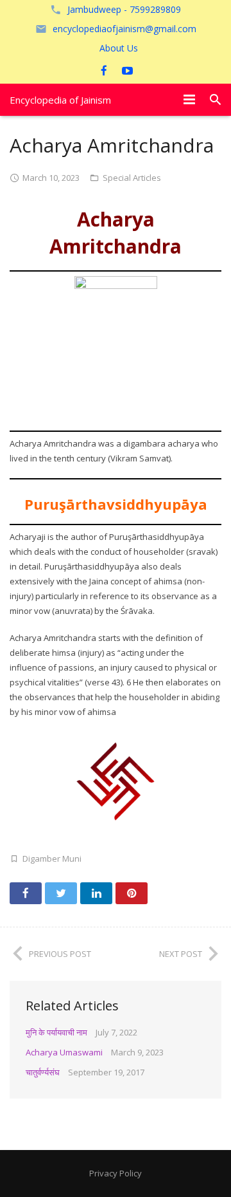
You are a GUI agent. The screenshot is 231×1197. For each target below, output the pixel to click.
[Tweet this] (61, 893)
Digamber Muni (51, 858)
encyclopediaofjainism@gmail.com (124, 29)
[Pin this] (132, 893)
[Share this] (26, 893)
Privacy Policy (115, 1173)
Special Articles (132, 177)
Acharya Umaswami (64, 1052)
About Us (118, 48)
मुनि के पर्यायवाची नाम (56, 1032)
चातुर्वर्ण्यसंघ (43, 1072)
